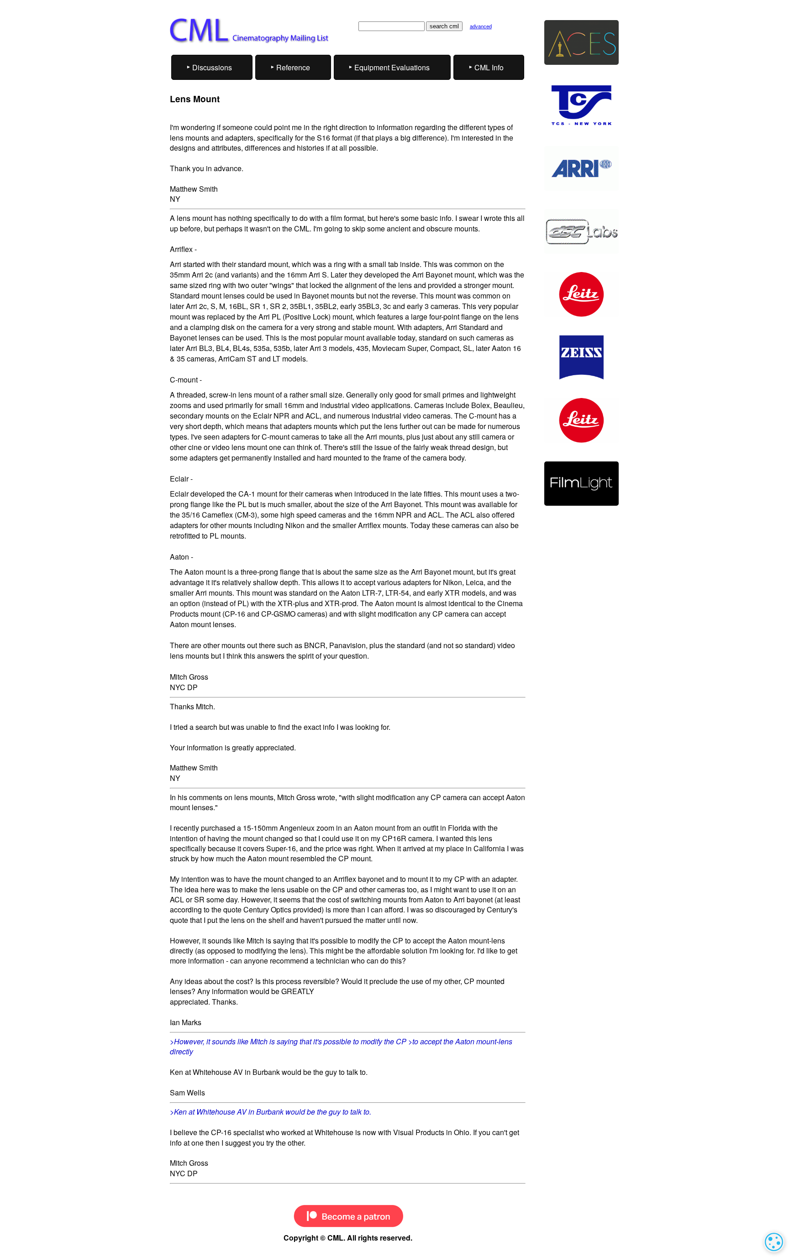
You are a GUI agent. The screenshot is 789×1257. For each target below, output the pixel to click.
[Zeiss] (581, 357)
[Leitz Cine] (581, 294)
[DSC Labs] (581, 231)
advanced (481, 26)
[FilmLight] (581, 483)
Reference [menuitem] (293, 67)
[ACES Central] (581, 42)
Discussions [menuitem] (212, 67)
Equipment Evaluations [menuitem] (392, 67)
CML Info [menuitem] (489, 67)
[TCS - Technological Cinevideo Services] (581, 105)
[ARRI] (581, 168)
